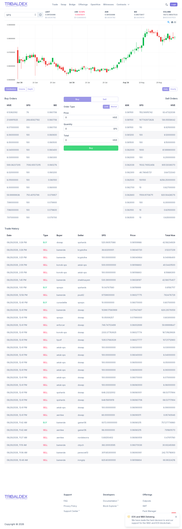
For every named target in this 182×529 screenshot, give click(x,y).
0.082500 (129, 180)
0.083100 (129, 210)
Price (66, 113)
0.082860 (129, 195)
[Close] (176, 516)
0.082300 (129, 172)
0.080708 (52, 112)
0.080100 (52, 180)
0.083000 (129, 202)
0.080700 (52, 127)
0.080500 (52, 142)
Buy (91, 148)
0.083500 (129, 217)
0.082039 (129, 165)
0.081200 (129, 135)
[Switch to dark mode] (167, 4)
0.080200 (52, 172)
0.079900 (52, 202)
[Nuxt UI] (16, 4)
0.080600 (52, 135)
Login (173, 4)
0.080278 (52, 165)
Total (66, 135)
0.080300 (52, 157)
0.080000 (52, 187)
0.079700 (52, 217)
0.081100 (129, 112)
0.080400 (52, 150)
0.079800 (52, 210)
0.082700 (129, 187)
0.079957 (52, 195)
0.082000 (129, 150)
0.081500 (129, 142)
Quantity (68, 124)
